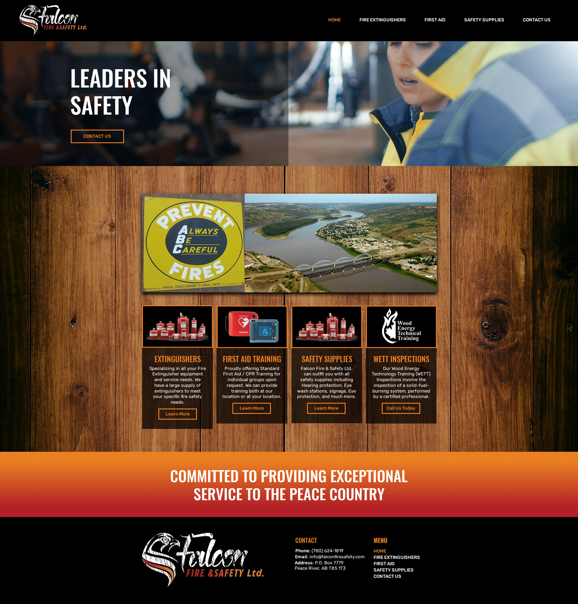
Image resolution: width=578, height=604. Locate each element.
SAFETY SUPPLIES (394, 570)
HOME (380, 551)
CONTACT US (387, 576)
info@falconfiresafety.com (337, 556)
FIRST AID (384, 563)
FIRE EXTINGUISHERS (395, 557)
